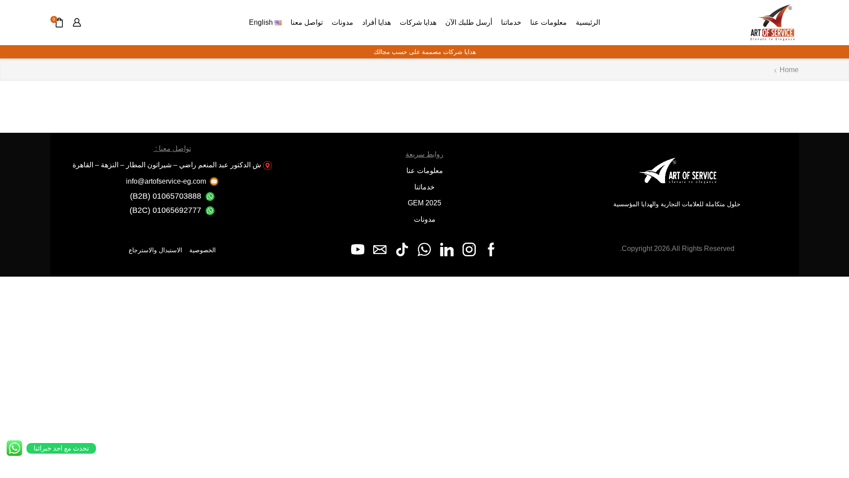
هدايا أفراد (376, 22)
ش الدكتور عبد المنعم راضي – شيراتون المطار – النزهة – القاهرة (167, 165)
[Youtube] (357, 249)
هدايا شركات (418, 22)
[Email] (379, 249)
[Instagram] (469, 249)
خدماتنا (511, 22)
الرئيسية (588, 22)
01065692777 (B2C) (165, 210)
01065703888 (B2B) (165, 196)
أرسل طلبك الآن (468, 22)
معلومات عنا (548, 22)
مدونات (342, 22)
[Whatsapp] (424, 249)
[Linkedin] (447, 249)
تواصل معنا (307, 22)
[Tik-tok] (402, 249)
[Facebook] (491, 249)
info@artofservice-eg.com (166, 181)
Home (789, 69)
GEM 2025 (424, 203)
